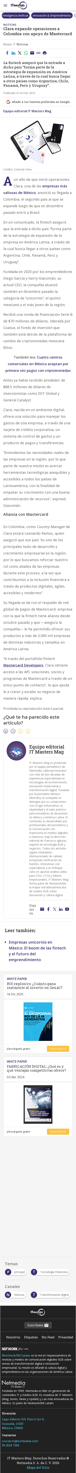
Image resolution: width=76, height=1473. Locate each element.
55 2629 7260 (10, 1445)
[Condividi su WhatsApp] (26, 53)
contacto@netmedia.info (20, 1441)
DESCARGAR (58, 1048)
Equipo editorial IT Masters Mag (27, 111)
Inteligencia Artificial (15, 15)
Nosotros (13, 1337)
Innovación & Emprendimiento (52, 15)
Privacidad (65, 1337)
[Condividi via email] (32, 53)
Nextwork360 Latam (16, 1355)
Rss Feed (48, 1337)
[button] (5, 5)
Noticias (22, 44)
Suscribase (35, 1325)
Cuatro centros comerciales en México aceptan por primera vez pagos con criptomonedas (38, 364)
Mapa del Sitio (38, 1467)
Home (7, 44)
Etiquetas (31, 1337)
